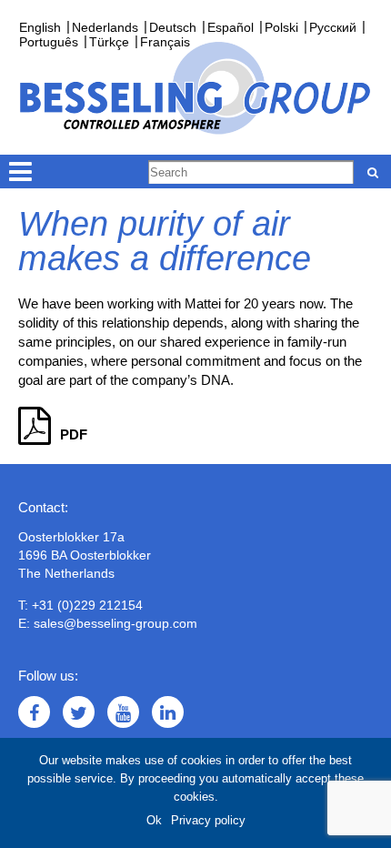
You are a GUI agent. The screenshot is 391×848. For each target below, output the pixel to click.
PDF (73, 434)
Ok (154, 820)
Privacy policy (208, 820)
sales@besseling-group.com (115, 623)
